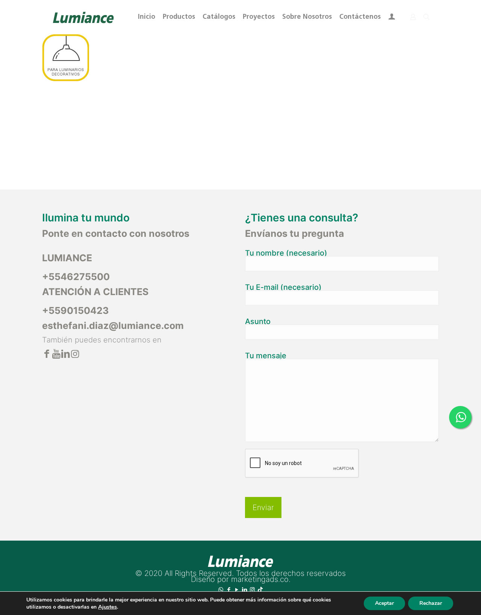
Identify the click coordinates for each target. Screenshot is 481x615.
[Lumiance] (83, 17)
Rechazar (430, 603)
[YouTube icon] (236, 589)
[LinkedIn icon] (244, 589)
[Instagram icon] (252, 589)
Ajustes (107, 606)
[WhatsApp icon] (221, 589)
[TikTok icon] (260, 589)
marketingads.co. (260, 579)
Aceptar (384, 603)
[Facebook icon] (228, 589)
